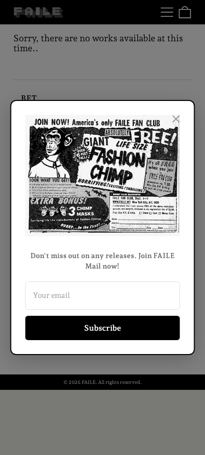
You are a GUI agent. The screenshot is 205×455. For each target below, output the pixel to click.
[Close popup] (176, 119)
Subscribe (102, 328)
